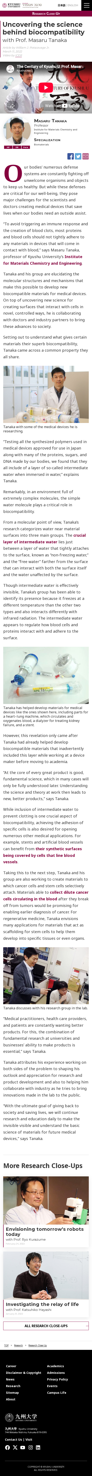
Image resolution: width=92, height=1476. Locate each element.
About (10, 1399)
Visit (28, 1439)
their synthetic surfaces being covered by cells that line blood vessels (42, 855)
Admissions (56, 1373)
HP (8, 147)
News (10, 1379)
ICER (18, 55)
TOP (6, 1345)
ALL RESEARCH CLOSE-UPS (46, 1326)
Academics (55, 1366)
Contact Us (13, 1439)
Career (11, 1366)
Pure (25, 147)
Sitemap (12, 1393)
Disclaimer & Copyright (23, 1373)
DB (17, 147)
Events (52, 1386)
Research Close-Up (46, 13)
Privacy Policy (57, 1379)
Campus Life (56, 1393)
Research (18, 1345)
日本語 (61, 5)
